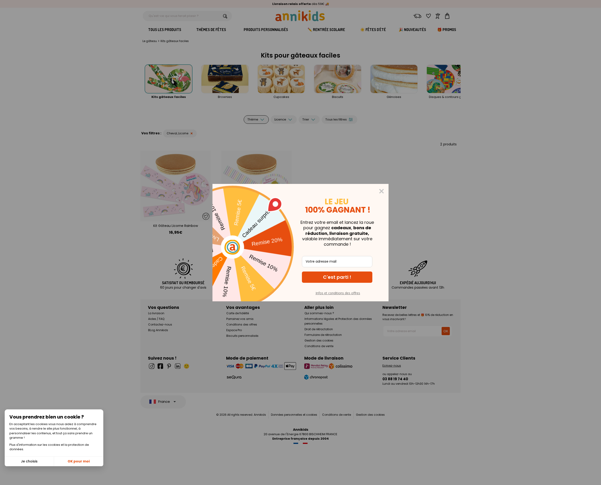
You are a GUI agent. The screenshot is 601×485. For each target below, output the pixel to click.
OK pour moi (79, 461)
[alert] (300, 242)
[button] (337, 277)
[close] (381, 191)
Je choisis (29, 461)
